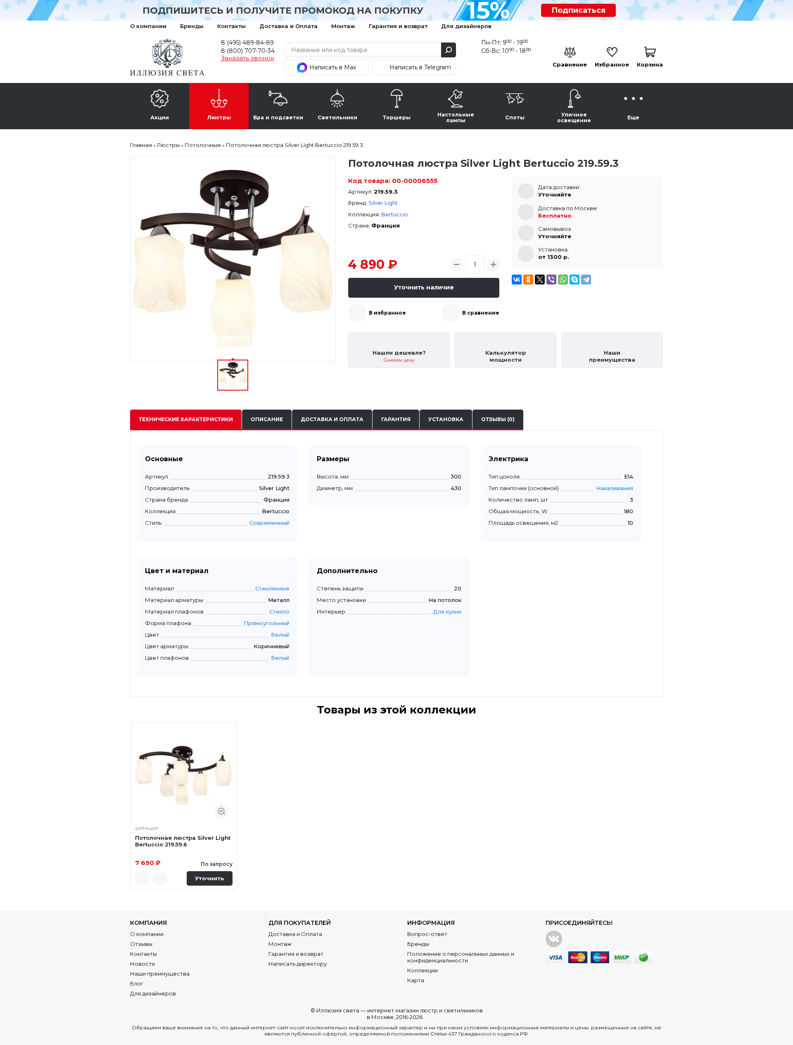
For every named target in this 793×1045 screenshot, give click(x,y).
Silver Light (383, 202)
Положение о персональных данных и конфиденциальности (460, 957)
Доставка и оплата (332, 419)
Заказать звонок (247, 58)
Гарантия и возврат (398, 26)
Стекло (279, 611)
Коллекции (422, 970)
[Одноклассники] (528, 279)
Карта (415, 980)
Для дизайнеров (466, 26)
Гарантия (396, 419)
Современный (269, 522)
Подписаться (578, 10)
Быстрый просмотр (221, 811)
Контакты (231, 26)
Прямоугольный (267, 623)
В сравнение (480, 313)
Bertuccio (394, 214)
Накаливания (614, 488)
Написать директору (297, 963)
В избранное (387, 313)
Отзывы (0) (498, 419)
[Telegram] (586, 279)
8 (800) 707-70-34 (248, 51)
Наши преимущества (160, 973)
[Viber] (551, 279)
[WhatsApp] (563, 279)
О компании (148, 26)
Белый (280, 634)
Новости (142, 963)
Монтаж (343, 26)
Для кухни (447, 611)
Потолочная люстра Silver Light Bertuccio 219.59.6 (182, 841)
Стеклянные (272, 588)
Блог (136, 983)
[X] (540, 279)
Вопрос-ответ (427, 934)
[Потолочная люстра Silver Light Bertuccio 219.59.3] (233, 259)
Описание (267, 419)
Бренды (192, 26)
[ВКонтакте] (517, 279)
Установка (445, 419)
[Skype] (574, 279)
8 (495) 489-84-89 (247, 42)
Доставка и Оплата (288, 26)
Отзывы (141, 944)
